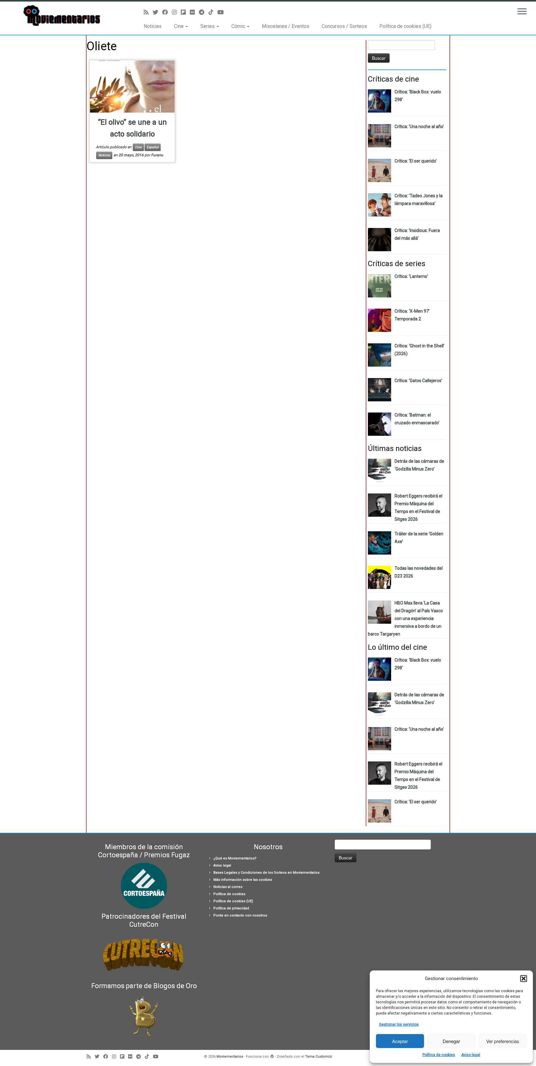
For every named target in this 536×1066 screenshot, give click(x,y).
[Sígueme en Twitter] (157, 12)
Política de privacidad (231, 908)
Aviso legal (470, 1055)
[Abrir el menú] (522, 11)
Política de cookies (438, 1055)
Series (208, 26)
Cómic (238, 26)
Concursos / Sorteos (344, 26)
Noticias (153, 26)
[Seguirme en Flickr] (194, 12)
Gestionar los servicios (399, 1024)
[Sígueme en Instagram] (176, 12)
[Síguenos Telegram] (203, 12)
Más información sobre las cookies (242, 880)
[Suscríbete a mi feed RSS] (148, 12)
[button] (523, 978)
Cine (179, 26)
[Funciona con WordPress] (272, 1055)
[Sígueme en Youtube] (222, 12)
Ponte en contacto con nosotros (240, 915)
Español (153, 147)
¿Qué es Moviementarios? (235, 858)
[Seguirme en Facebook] (167, 12)
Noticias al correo (228, 887)
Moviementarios (230, 1057)
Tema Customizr (318, 1057)
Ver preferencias (502, 1041)
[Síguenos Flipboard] (185, 12)
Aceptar (400, 1041)
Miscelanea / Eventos (285, 26)
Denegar (451, 1041)
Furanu (157, 155)
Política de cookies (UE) (405, 26)
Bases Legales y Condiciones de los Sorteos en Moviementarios (266, 873)
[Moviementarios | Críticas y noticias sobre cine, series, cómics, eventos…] (62, 15)
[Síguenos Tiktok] (212, 12)
